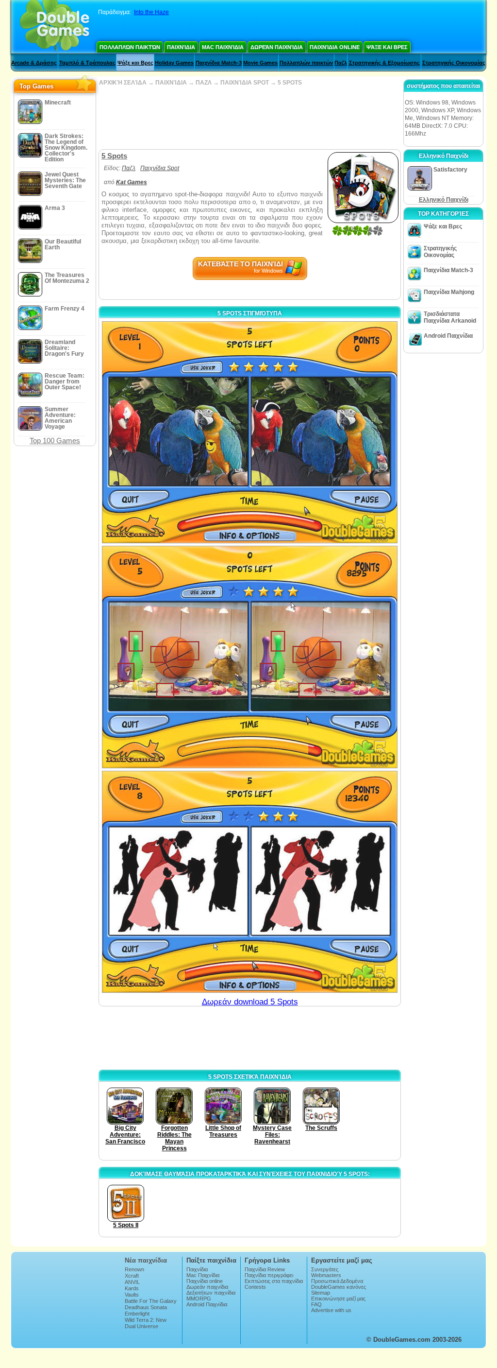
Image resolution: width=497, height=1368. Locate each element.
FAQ (316, 1304)
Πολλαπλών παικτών (129, 47)
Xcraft (132, 1276)
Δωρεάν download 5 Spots (250, 1001)
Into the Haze (151, 12)
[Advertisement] (249, 117)
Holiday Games (174, 63)
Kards (132, 1288)
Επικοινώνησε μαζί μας (338, 1298)
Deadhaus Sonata (146, 1307)
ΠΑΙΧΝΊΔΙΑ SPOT (244, 82)
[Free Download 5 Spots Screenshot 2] (250, 657)
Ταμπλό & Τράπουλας (87, 63)
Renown (134, 1269)
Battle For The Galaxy (151, 1301)
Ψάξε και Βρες (387, 47)
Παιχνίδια (181, 47)
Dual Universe (141, 1326)
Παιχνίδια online (335, 47)
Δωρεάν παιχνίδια (276, 47)
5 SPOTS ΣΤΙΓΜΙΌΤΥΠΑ (249, 313)
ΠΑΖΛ (204, 82)
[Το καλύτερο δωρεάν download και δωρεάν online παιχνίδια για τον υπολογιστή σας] (54, 26)
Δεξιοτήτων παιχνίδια (210, 1293)
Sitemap (320, 1293)
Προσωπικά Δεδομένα (337, 1281)
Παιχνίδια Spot (159, 168)
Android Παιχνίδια (448, 335)
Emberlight (137, 1313)
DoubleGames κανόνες (338, 1287)
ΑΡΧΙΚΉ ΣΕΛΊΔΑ (123, 82)
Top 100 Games (55, 440)
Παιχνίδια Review (265, 1269)
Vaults (132, 1295)
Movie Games (260, 63)
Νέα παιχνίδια (146, 1260)
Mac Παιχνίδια (223, 47)
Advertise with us (331, 1310)
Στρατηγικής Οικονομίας (453, 63)
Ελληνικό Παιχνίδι (443, 199)
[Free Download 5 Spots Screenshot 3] (250, 882)
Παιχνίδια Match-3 (219, 63)
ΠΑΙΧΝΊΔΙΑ (171, 82)
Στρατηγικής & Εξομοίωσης (384, 63)
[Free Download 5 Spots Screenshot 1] (250, 432)
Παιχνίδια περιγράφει (269, 1275)
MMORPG (198, 1298)
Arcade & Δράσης (34, 63)
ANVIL (132, 1282)
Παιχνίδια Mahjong (449, 292)
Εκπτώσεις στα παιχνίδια (274, 1281)
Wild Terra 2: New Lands (145, 1323)
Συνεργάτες (324, 1269)
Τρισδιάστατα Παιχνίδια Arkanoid (450, 317)
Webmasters (326, 1275)
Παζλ (340, 63)
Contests (255, 1287)
